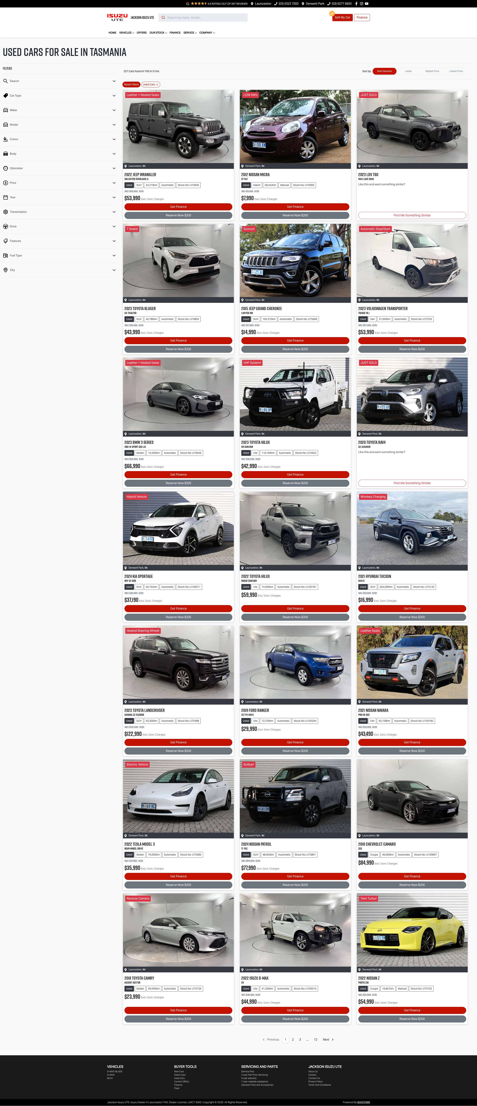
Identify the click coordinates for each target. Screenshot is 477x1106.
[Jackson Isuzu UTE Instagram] (362, 3)
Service (189, 32)
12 (315, 1040)
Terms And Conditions (319, 1084)
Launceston (263, 4)
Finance (362, 17)
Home (112, 32)
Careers (312, 1074)
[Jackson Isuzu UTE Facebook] (357, 3)
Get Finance (178, 207)
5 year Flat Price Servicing (254, 1074)
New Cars (179, 1071)
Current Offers (181, 1081)
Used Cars (179, 1078)
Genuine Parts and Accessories (257, 1084)
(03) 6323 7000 (288, 4)
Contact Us (314, 1078)
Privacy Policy (315, 1081)
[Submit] (163, 17)
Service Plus (247, 1071)
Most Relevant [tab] (384, 71)
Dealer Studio (363, 1102)
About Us (313, 1071)
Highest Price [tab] (432, 71)
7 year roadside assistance (254, 1081)
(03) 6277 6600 (342, 4)
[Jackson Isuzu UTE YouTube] (367, 3)
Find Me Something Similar (412, 215)
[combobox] (203, 17)
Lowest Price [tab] (456, 71)
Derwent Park (315, 4)
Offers (142, 32)
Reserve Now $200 (178, 215)
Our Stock (157, 32)
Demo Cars (180, 1074)
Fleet (176, 1088)
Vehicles (125, 32)
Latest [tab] (408, 71)
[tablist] (420, 71)
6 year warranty (249, 1078)
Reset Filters (131, 84)
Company (205, 32)
